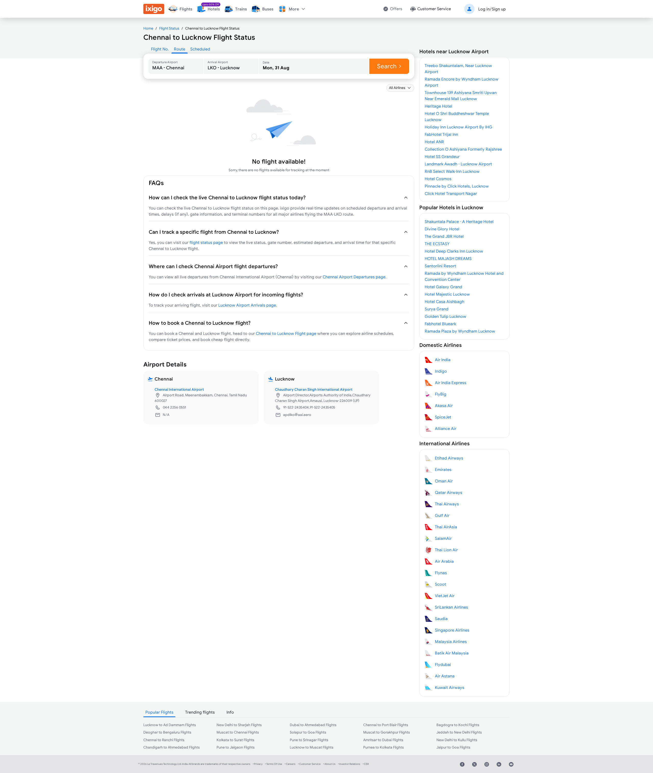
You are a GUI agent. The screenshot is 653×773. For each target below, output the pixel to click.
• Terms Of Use (273, 764)
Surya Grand (436, 309)
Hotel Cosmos (438, 178)
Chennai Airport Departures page (354, 276)
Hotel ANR (434, 141)
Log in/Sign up (492, 9)
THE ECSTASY (437, 243)
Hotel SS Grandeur (442, 156)
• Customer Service (309, 764)
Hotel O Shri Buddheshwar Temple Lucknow (457, 116)
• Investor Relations (349, 764)
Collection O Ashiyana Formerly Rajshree (463, 149)
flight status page (206, 242)
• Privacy (257, 764)
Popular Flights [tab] (159, 712)
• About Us (329, 764)
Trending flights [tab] (200, 712)
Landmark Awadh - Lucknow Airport (458, 164)
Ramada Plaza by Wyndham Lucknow (460, 331)
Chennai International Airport (179, 389)
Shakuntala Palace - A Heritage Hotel (459, 221)
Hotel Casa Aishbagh (444, 301)
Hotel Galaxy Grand (443, 286)
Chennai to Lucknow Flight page (286, 333)
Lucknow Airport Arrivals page (247, 305)
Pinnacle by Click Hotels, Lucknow (457, 186)
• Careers (290, 764)
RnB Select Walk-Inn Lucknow (452, 171)
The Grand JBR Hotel (444, 236)
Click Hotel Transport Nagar (451, 193)
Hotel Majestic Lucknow (447, 294)
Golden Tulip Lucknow (445, 316)
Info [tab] (230, 712)
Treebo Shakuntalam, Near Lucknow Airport (458, 68)
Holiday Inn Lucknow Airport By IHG (458, 127)
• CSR (366, 764)
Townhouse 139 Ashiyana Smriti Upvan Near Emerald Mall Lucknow (461, 95)
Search (387, 66)
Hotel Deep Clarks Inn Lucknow (454, 251)
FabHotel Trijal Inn (441, 134)
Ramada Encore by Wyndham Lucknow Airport (461, 82)
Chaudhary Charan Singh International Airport (314, 389)
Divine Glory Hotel (442, 229)
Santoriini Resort (440, 266)
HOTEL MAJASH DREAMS (448, 258)
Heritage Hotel (438, 106)
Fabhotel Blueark (440, 323)
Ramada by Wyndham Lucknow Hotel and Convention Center (464, 276)
